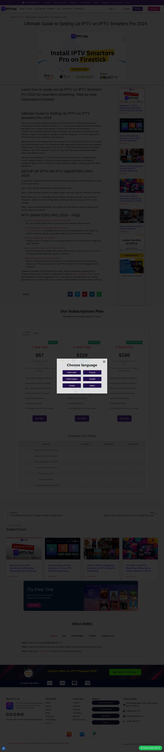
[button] (104, 362)
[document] (82, 376)
